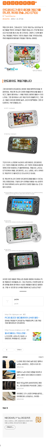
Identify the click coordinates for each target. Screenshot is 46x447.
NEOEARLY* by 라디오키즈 (17, 418)
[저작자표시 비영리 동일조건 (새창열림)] (26, 350)
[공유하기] (9, 349)
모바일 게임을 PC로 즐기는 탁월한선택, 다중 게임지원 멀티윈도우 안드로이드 (23, 322)
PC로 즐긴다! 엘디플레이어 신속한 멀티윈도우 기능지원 (22, 318)
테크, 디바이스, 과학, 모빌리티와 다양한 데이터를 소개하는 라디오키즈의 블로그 (19, 422)
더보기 (41, 357)
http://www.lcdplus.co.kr (15, 330)
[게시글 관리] (11, 349)
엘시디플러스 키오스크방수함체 (16, 333)
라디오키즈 (6, 19)
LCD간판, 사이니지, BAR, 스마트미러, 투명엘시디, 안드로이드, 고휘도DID (16, 337)
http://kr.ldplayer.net (13, 314)
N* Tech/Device (9, 16)
